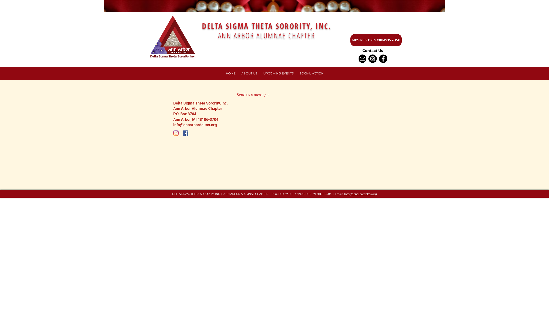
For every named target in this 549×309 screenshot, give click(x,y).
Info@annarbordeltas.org (360, 193)
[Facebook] (383, 59)
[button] (278, 73)
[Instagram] (372, 59)
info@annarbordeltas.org (195, 125)
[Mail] (362, 59)
